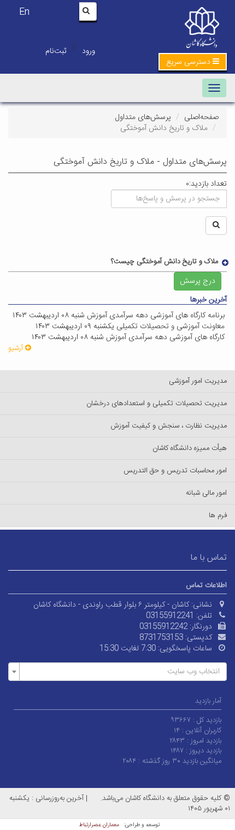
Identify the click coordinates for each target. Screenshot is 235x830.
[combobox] (117, 671)
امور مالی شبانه (206, 493)
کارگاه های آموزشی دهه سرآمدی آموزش (166, 337)
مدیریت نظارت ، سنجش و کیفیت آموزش (169, 426)
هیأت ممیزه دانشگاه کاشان (189, 448)
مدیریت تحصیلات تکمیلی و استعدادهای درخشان (156, 404)
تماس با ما (209, 557)
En (24, 12)
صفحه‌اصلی (201, 117)
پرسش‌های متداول (143, 117)
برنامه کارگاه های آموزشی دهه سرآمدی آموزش (157, 315)
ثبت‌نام (55, 51)
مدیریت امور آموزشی (198, 381)
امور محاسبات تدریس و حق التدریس (175, 471)
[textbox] (121, 671)
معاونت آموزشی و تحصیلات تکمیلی (171, 326)
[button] (192, 61)
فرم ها (218, 515)
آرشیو (16, 348)
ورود (88, 51)
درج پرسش (197, 281)
